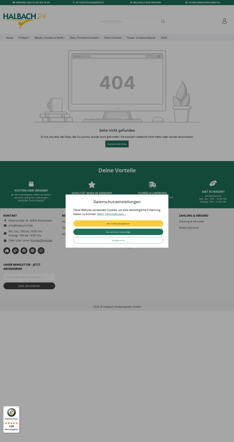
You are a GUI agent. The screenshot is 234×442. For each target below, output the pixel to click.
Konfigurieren (118, 240)
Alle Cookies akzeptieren (118, 223)
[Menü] (17, 408)
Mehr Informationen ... (111, 214)
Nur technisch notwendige (118, 231)
